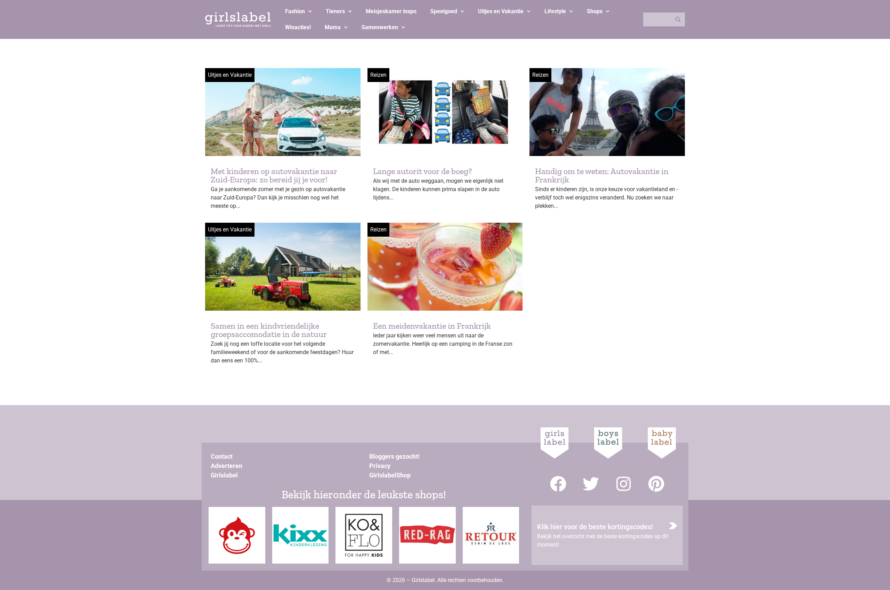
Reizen (378, 75)
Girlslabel (224, 475)
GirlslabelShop (390, 475)
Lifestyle (555, 11)
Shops (594, 11)
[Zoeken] (678, 19)
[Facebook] (558, 484)
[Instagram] (623, 484)
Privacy (379, 465)
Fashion (295, 11)
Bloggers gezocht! (394, 456)
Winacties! (298, 27)
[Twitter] (591, 484)
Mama (333, 27)
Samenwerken (380, 27)
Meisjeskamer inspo (391, 11)
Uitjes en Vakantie (501, 11)
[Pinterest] (656, 484)
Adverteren (226, 465)
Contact (222, 456)
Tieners (335, 11)
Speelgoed (443, 11)
